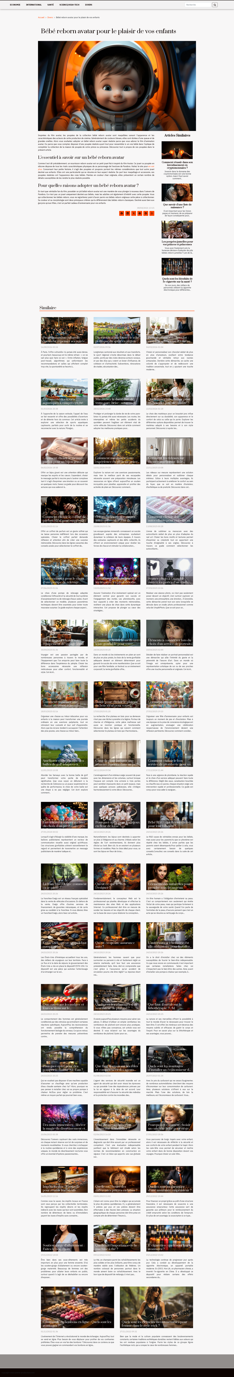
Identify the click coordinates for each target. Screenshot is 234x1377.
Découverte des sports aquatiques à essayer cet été (63, 401)
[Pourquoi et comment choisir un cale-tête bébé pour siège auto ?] (169, 1117)
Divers (88, 5)
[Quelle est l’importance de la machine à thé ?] (117, 1238)
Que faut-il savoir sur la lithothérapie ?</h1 (164, 1006)
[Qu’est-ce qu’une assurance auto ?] (117, 935)
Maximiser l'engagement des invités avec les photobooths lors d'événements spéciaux (115, 582)
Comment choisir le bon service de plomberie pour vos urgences (170, 764)
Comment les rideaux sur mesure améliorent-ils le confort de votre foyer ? (166, 462)
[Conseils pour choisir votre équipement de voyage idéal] (64, 633)
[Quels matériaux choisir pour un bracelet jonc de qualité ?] (169, 392)
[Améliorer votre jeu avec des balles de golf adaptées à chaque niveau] (64, 753)
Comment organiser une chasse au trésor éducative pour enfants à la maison (62, 705)
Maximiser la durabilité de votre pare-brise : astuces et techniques (115, 403)
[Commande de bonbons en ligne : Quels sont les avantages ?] (77, 1307)
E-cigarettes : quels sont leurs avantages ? (169, 1247)
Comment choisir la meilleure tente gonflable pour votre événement (116, 644)
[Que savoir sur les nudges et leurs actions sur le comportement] (64, 997)
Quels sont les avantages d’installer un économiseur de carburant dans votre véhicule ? (169, 1071)
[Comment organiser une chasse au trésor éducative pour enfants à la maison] (64, 694)
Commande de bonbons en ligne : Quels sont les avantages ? (77, 1324)
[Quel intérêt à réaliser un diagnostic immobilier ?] (117, 1117)
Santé (50, 5)
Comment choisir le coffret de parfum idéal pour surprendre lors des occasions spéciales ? (64, 520)
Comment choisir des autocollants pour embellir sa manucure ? (169, 520)
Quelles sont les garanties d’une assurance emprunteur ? (170, 1188)
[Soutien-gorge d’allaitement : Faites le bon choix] (64, 1238)
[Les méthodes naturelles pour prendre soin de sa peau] (169, 876)
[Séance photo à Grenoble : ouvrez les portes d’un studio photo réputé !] (169, 571)
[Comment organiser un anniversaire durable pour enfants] (169, 694)
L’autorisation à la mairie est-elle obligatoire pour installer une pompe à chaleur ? (169, 946)
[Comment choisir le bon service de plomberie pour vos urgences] (169, 753)
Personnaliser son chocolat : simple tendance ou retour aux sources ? (170, 341)
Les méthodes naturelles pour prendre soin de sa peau (169, 886)
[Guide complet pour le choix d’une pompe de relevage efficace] (64, 571)
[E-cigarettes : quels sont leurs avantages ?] (169, 1238)
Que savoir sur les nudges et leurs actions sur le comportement (63, 1008)
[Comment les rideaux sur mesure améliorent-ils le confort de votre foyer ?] (169, 450)
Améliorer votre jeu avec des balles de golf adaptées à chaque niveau (63, 764)
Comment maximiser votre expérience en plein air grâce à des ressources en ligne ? (116, 462)
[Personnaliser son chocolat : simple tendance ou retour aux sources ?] (169, 330)
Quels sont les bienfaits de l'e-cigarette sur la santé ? (177, 280)
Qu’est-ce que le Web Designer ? (110, 886)
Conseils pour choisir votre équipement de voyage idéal (63, 642)
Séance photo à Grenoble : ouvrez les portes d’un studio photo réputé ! (168, 582)
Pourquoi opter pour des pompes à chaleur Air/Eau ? (63, 1068)
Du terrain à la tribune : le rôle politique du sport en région (117, 339)
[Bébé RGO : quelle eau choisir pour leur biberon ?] (169, 815)
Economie (15, 5)
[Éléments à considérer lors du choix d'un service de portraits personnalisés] (169, 633)
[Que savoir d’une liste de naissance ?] (177, 192)
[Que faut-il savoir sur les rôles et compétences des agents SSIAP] (117, 1059)
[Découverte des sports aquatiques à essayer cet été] (64, 392)
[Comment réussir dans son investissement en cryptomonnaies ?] (177, 150)
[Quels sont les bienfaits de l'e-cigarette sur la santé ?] (177, 267)
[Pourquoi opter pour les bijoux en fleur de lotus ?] (117, 815)
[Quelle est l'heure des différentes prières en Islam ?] (117, 1179)
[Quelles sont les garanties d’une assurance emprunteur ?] (169, 1179)
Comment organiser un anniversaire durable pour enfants (167, 705)
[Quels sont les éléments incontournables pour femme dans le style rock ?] (156, 1307)
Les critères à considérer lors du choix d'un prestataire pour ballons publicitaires (65, 826)
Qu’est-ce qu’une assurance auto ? (115, 945)
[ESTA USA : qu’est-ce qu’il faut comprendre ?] (64, 935)
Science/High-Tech (69, 5)
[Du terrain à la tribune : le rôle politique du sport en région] (117, 330)
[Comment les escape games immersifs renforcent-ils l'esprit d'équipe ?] (117, 509)
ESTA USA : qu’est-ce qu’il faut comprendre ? (65, 945)
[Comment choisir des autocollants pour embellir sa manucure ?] (169, 509)
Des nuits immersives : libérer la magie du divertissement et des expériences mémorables (64, 1128)
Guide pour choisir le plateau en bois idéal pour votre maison (116, 705)
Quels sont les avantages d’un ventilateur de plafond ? (116, 1006)
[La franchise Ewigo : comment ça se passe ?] (64, 876)
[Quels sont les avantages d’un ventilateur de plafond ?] (117, 997)
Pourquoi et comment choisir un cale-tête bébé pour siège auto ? (169, 1128)
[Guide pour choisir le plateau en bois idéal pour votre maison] (117, 694)
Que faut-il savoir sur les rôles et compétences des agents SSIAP (116, 1070)
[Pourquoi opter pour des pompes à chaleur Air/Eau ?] (64, 1059)
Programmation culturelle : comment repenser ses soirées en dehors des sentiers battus (64, 341)
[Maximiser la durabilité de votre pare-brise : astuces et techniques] (117, 392)
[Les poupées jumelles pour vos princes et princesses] (177, 229)
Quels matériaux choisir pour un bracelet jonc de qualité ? (169, 401)
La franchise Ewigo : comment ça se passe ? (65, 886)
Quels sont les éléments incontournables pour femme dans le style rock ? (154, 1324)
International (34, 5)
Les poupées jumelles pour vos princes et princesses (177, 243)
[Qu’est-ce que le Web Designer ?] (117, 876)
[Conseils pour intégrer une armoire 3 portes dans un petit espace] (117, 753)
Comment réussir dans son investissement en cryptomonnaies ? (177, 165)
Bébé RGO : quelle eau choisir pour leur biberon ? (169, 824)
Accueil (41, 17)
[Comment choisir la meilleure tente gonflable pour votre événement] (117, 633)
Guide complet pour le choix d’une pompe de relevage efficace (63, 582)
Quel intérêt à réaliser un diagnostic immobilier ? (113, 1127)
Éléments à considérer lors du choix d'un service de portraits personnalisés (170, 644)
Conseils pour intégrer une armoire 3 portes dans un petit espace (117, 764)
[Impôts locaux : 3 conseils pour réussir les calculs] (64, 1179)
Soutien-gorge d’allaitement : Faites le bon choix (63, 1247)
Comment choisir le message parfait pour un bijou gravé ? (63, 460)
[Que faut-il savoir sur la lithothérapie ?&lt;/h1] (169, 997)
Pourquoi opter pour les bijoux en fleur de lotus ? (117, 824)
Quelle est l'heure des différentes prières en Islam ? (116, 1188)
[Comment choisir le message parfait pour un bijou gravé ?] (64, 450)
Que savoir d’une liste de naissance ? (177, 206)
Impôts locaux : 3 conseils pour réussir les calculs (61, 1188)
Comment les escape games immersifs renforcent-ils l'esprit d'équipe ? (115, 520)
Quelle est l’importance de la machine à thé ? (116, 1247)
